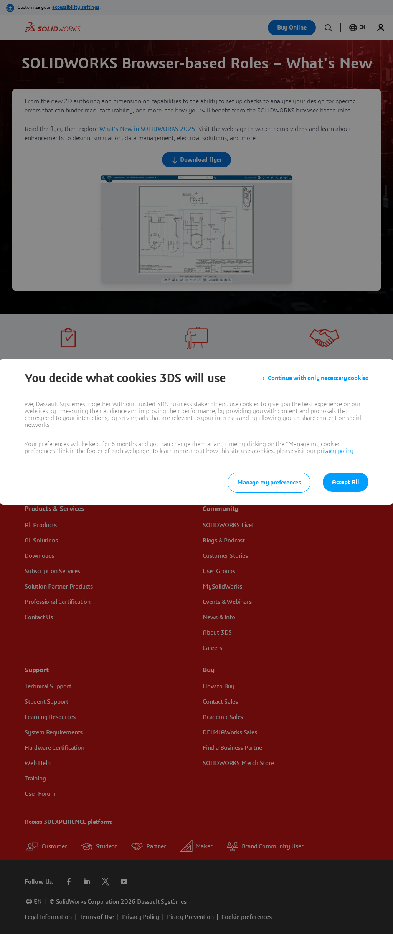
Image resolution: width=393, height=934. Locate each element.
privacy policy (335, 451)
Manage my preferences (269, 482)
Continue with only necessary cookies (318, 378)
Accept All (345, 482)
